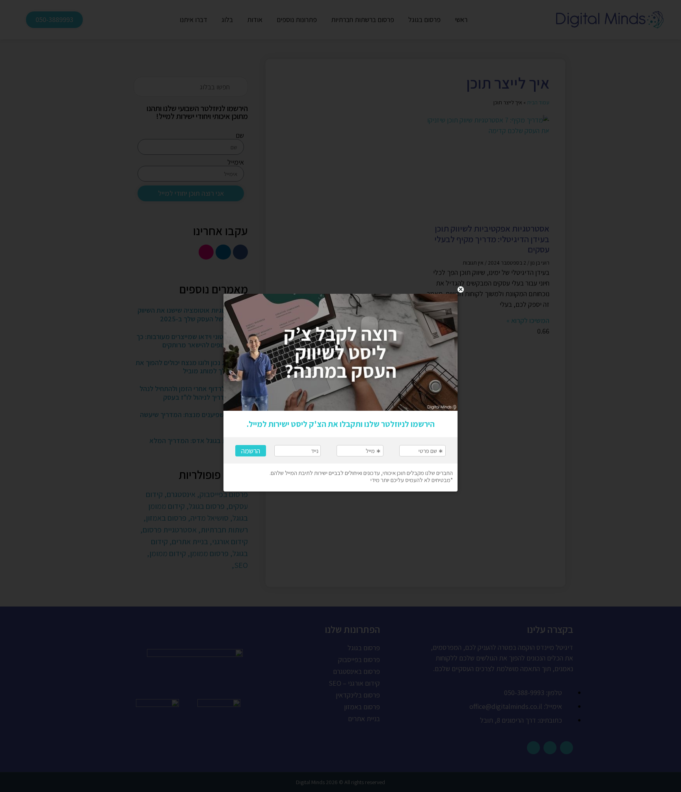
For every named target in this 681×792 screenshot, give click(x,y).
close (460, 289)
